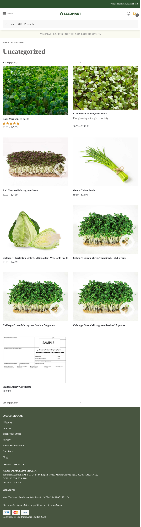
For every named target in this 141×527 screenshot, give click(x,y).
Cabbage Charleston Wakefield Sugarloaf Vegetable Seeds (35, 258)
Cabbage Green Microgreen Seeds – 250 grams (99, 258)
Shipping (7, 422)
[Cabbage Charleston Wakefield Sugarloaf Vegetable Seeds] (35, 229)
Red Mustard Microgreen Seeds (20, 190)
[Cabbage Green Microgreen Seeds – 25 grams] (105, 296)
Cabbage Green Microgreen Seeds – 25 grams (99, 325)
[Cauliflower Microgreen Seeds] (105, 88)
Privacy (7, 439)
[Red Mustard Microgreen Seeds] (35, 161)
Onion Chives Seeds (84, 190)
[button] (11, 123)
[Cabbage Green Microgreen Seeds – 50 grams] (35, 296)
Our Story (8, 451)
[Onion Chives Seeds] (105, 161)
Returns (7, 428)
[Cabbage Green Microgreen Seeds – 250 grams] (105, 229)
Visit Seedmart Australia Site (124, 3)
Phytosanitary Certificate (17, 386)
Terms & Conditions (13, 445)
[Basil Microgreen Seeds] (35, 90)
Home (6, 42)
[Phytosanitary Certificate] (35, 358)
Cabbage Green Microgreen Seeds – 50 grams (29, 325)
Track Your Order (12, 433)
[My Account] (129, 14)
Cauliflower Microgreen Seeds (90, 113)
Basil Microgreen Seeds (16, 118)
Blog (5, 457)
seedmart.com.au (12, 482)
